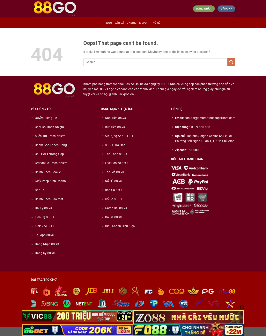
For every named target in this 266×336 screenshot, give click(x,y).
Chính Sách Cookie (48, 172)
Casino (132, 22)
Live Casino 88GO (117, 163)
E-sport (144, 22)
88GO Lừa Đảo (115, 145)
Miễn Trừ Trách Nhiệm (50, 136)
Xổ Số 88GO (113, 199)
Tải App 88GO (44, 235)
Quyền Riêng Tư (46, 118)
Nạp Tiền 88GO (115, 118)
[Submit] (231, 62)
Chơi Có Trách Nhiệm (49, 127)
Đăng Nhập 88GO (47, 244)
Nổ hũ (156, 22)
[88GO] (55, 8)
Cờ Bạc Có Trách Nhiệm (51, 163)
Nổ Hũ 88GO (113, 181)
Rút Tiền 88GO (115, 127)
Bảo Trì (40, 190)
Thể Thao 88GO (116, 154)
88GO (109, 22)
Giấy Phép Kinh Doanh (50, 181)
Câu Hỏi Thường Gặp (49, 154)
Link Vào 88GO (45, 226)
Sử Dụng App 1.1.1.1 (119, 136)
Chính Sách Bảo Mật (49, 199)
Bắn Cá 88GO (114, 190)
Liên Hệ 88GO (44, 217)
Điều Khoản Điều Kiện (120, 226)
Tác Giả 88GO (114, 172)
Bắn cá (119, 22)
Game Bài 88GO (116, 208)
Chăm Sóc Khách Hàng (51, 145)
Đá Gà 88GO (113, 217)
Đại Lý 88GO (43, 208)
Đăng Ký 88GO (45, 253)
